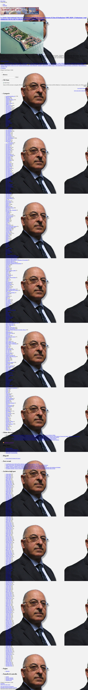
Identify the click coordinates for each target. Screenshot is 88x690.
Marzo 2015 (8, 633)
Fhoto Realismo (9, 251)
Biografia (5, 5)
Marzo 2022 (8, 535)
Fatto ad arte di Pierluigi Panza (12, 449)
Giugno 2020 (8, 560)
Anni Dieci (8, 106)
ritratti (7, 389)
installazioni (8, 286)
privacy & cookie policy (5, 684)
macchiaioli (8, 308)
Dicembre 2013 (9, 650)
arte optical (8, 178)
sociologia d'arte (9, 405)
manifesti (7, 314)
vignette (7, 429)
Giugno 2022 (8, 532)
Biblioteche (8, 206)
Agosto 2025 (8, 488)
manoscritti (8, 315)
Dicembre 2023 (9, 511)
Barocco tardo (8, 202)
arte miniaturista (9, 172)
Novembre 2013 (9, 651)
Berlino (7, 205)
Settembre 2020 (9, 556)
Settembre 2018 (9, 584)
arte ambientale (9, 131)
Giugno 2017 (8, 601)
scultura (7, 394)
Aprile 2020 (8, 562)
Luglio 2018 (8, 586)
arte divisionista (9, 143)
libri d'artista (8, 299)
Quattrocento (8, 380)
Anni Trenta (8, 114)
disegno (7, 240)
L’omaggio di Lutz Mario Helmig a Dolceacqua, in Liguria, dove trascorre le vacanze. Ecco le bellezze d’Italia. (32, 435)
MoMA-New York (9, 333)
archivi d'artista (9, 123)
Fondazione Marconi (10, 261)
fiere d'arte (8, 253)
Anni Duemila (25, 63)
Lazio (7, 294)
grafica (7, 279)
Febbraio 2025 (9, 495)
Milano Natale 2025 (10, 325)
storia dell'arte (8, 413)
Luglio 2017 (8, 600)
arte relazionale (9, 185)
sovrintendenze (9, 406)
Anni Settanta (8, 113)
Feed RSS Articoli (4, 687)
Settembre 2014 (9, 640)
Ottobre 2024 (8, 499)
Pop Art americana (9, 375)
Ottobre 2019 (8, 569)
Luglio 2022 (8, 531)
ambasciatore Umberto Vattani (36, 64)
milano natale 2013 (9, 324)
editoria (7, 242)
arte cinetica (10, 142)
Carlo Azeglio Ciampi (46, 64)
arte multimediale (9, 175)
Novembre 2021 (9, 540)
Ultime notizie (9, 442)
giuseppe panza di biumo (11, 277)
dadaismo (8, 235)
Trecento (7, 420)
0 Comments (3, 68)
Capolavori (8, 214)
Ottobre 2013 (8, 653)
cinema (7, 224)
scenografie (8, 393)
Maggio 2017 (8, 603)
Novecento (8, 354)
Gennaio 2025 (8, 496)
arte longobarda (9, 168)
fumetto (7, 267)
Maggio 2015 (8, 631)
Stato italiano (13, 64)
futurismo (8, 269)
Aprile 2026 (8, 478)
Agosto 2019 (8, 571)
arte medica (8, 169)
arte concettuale (9, 136)
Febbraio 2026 (9, 481)
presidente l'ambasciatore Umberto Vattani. (46, 65)
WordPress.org (9, 680)
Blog (4, 4)
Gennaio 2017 (8, 607)
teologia (7, 418)
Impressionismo (9, 284)
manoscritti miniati (9, 317)
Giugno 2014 (8, 643)
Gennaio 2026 (8, 482)
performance (8, 363)
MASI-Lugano (9, 318)
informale (8, 285)
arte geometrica (9, 160)
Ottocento (8, 358)
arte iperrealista (9, 165)
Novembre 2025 (9, 484)
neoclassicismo (9, 349)
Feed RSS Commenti (12, 687)
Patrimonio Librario (10, 362)
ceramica (7, 221)
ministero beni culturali (75, 63)
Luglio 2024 (8, 503)
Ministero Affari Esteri (65, 63)
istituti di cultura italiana (10, 289)
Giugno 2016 (8, 615)
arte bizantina (8, 134)
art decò (7, 125)
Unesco (7, 422)
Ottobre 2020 (8, 555)
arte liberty (8, 167)
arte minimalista (9, 174)
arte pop (7, 182)
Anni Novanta (8, 109)
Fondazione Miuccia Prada (11, 262)
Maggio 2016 (8, 617)
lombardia (8, 305)
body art (7, 208)
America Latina (9, 103)
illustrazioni (8, 283)
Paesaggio (8, 360)
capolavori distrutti (9, 215)
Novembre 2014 (9, 637)
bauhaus (7, 203)
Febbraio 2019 (9, 578)
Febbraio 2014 (9, 648)
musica (7, 344)
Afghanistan (8, 98)
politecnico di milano (10, 370)
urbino (7, 425)
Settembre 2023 (9, 514)
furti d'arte (8, 268)
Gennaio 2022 (8, 538)
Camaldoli (8, 212)
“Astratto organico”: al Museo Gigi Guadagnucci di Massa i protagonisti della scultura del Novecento (26, 466)
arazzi (7, 119)
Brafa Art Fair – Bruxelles (11, 210)
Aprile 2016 (8, 618)
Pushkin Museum (9, 379)
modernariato (8, 332)
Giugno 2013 (8, 657)
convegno (50, 63)
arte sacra (7, 191)
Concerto (7, 231)
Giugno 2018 (8, 588)
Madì (7, 311)
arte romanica (8, 189)
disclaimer (3, 683)
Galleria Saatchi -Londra (11, 270)
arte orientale (8, 179)
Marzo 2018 (8, 591)
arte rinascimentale (9, 186)
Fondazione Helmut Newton (11, 257)
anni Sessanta (8, 112)
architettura (8, 121)
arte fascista (8, 152)
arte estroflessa (9, 149)
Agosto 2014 (8, 641)
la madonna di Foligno (10, 292)
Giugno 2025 (8, 490)
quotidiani (8, 383)
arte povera (8, 183)
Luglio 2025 (8, 489)
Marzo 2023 (8, 521)
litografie (7, 304)
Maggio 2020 (8, 561)
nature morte (8, 348)
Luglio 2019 (8, 572)
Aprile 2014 (8, 646)
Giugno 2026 (8, 476)
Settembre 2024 (9, 500)
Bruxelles (8, 211)
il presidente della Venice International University (62, 64)
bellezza (7, 204)
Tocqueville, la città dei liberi (11, 453)
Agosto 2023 (8, 515)
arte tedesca (8, 195)
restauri (7, 386)
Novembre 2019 (9, 568)
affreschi (7, 97)
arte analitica (8, 132)
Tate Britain (8, 415)
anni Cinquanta (9, 105)
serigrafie (7, 400)
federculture (8, 250)
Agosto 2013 (8, 655)
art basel (7, 124)
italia (7, 291)
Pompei (7, 374)
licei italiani (8, 301)
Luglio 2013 (8, 656)
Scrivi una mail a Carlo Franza (80, 90)
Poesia (7, 368)
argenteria (10, 127)
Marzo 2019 (8, 577)
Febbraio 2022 (9, 536)
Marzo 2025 (8, 493)
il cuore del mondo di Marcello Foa (13, 450)
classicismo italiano (9, 227)
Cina (7, 222)
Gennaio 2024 (8, 510)
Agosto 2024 (8, 502)
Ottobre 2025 (8, 485)
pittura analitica (9, 367)
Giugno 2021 (8, 546)
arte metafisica (8, 170)
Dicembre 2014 (9, 636)
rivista (7, 390)
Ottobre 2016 (8, 611)
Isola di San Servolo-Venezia (78, 64)
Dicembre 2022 (9, 525)
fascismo (7, 249)
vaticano (7, 426)
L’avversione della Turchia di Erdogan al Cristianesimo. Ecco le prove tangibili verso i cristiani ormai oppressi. (36, 437)
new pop (7, 350)
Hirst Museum (8, 282)
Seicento (7, 397)
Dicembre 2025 (9, 483)
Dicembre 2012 (9, 664)
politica (2, 64)
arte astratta (8, 133)
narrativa (7, 346)
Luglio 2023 (8, 517)
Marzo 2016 (8, 619)
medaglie (7, 319)
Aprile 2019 (8, 576)
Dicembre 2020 (9, 553)
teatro (7, 416)
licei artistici (8, 300)
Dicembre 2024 (9, 497)
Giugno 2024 (8, 504)
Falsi (7, 247)
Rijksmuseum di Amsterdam (11, 387)
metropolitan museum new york (12, 322)
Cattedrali (8, 220)
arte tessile (8, 196)
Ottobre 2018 (8, 583)
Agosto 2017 (8, 599)
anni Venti (8, 116)
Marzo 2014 (8, 647)
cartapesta (8, 218)
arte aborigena (8, 129)
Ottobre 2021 (8, 541)
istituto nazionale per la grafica (12, 290)
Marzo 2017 (8, 605)
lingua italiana (8, 303)
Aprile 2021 (8, 548)
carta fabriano (8, 217)
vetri (6, 427)
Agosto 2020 (8, 557)
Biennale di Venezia (43, 63)
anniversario (8, 117)
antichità (7, 118)
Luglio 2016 (8, 614)
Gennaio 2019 (8, 579)
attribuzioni (8, 200)
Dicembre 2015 (9, 622)
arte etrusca (8, 150)
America (7, 100)
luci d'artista (8, 307)
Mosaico (7, 337)
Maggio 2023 (8, 519)
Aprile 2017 (8, 604)
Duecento (8, 241)
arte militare (8, 171)
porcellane (8, 376)
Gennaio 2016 (8, 621)
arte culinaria (8, 139)
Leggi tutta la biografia (82, 88)
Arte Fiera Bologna (10, 155)
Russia (7, 391)
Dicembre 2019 (9, 567)
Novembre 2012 (9, 665)
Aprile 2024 (8, 506)
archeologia (8, 120)
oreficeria (7, 357)
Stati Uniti (8, 408)
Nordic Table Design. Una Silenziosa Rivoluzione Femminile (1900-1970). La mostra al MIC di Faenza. (27, 465)
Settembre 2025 (9, 486)
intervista (7, 288)
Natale (7, 347)
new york (8, 351)
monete (7, 334)
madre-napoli (8, 312)
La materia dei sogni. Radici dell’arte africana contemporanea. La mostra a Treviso (22, 463)
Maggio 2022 (8, 533)
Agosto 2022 (8, 529)
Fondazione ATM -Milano (11, 255)
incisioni (10, 248)
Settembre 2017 (9, 598)
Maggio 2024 (8, 505)
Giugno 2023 (8, 518)
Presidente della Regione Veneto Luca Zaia (9, 65)
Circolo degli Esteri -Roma (11, 226)
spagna (7, 407)
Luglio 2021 (8, 545)
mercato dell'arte (9, 321)
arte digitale (8, 141)
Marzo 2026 (8, 479)
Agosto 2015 (8, 627)
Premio (7, 377)
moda (7, 331)
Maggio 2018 (8, 589)
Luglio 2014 (8, 642)
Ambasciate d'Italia (18, 63)
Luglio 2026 (8, 475)
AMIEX (7, 104)
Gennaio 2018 (8, 593)
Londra (7, 306)
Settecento (8, 401)
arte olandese (8, 177)
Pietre (7, 364)
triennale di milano (9, 421)
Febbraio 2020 (9, 564)
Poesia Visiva (8, 369)
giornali (7, 276)
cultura (59, 63)
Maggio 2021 (8, 547)
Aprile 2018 (8, 590)
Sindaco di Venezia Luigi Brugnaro (70, 65)
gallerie (7, 271)
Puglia (7, 378)
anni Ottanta (8, 110)
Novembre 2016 (9, 610)
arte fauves (8, 153)
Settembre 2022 (9, 528)
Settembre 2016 (9, 612)
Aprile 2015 (8, 632)
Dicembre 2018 (9, 581)
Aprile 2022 (8, 534)
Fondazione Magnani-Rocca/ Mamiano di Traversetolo (17, 260)
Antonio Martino (9, 448)
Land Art (7, 293)
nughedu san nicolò (10, 355)
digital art (7, 238)
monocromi (8, 335)
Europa (7, 243)
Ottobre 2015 (8, 625)
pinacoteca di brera (9, 365)
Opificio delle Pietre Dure (11, 356)
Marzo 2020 (8, 563)
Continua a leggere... (5, 61)
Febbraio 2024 (9, 508)
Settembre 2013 (9, 654)
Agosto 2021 (8, 543)
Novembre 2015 (9, 624)
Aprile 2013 (8, 660)
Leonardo (8, 296)
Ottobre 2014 (8, 639)
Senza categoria (9, 399)
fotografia (8, 264)
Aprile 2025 (8, 492)
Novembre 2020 (9, 554)
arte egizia (8, 146)
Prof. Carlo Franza (59, 65)
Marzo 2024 (8, 507)
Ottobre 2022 (8, 527)
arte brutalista (8, 135)
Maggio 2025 (8, 491)
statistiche (8, 410)
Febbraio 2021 (9, 550)
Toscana (7, 419)
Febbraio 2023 (9, 522)
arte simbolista (8, 192)
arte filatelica (8, 157)
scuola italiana (8, 396)
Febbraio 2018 (9, 592)
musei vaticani (8, 341)
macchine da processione (11, 310)
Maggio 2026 (8, 477)
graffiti (7, 278)
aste (6, 199)
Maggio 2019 (8, 575)
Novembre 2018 (9, 582)
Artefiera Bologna (9, 198)
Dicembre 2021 (9, 539)
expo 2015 (8, 246)
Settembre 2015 (9, 626)
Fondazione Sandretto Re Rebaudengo (13, 263)
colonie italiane (9, 229)
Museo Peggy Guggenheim (11, 343)
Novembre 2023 (9, 512)
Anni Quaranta (9, 111)
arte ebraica (8, 145)
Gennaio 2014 (8, 649)
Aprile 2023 (8, 520)
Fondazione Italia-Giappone (11, 258)
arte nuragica (8, 176)
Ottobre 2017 (8, 597)
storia (18, 64)
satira (7, 392)
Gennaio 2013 (8, 663)
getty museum (8, 275)
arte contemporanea (35, 63)
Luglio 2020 (8, 558)
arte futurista (8, 159)
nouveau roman (9, 353)
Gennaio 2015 (8, 635)
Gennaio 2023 (8, 524)
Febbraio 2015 (9, 634)
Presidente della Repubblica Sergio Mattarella (28, 65)
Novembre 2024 (9, 498)
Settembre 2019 (9, 570)
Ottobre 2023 (8, 513)
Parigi (7, 361)
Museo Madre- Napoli (10, 342)
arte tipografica (9, 197)
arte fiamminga (9, 154)
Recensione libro (9, 385)
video (7, 428)
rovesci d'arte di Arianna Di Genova (13, 458)
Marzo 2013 (8, 661)
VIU (6, 66)
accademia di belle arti (8, 63)
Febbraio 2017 (9, 606)
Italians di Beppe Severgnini (11, 451)
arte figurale (8, 156)
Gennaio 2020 (8, 565)
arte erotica (8, 148)
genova (7, 272)
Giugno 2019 (8, 574)
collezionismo (8, 228)
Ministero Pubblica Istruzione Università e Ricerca (16, 329)
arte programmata (9, 184)
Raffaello (7, 384)
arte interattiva (8, 164)
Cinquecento (8, 225)
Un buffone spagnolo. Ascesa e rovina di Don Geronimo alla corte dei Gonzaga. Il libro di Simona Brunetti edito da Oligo (30, 468)
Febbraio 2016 (9, 620)
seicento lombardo (9, 398)
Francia (7, 265)
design (7, 236)
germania (7, 274)
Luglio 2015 (8, 628)
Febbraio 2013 (9, 662)
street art (7, 414)
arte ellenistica (8, 147)
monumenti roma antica (10, 336)
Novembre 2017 (9, 596)
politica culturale (7, 64)
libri (6, 298)
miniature (7, 326)
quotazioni (8, 382)
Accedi (7, 676)
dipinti (7, 239)
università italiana (23, 64)
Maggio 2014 (8, 644)
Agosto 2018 (8, 585)
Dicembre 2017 (9, 594)
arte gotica (8, 161)
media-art (7, 320)
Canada (7, 213)
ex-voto (7, 245)
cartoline (7, 219)
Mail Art (7, 313)
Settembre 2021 (9, 542)
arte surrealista (8, 193)
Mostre (82, 63)
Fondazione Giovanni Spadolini (12, 256)
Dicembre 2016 (9, 608)
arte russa (7, 190)
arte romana (8, 188)
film (6, 254)
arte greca (8, 162)
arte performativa (9, 181)
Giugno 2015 (8, 629)
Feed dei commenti (9, 679)
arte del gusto (8, 140)
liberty (7, 297)
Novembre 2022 (9, 526)
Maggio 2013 (8, 658)
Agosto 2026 (8, 474)
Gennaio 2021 (8, 551)
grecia (7, 281)
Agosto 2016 (8, 613)
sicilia (7, 404)
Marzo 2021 (8, 549)
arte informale (8, 163)
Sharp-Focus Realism (10, 403)
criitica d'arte (54, 63)
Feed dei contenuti (9, 677)
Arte (29, 63)
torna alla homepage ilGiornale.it (7, 686)
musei (85, 63)
